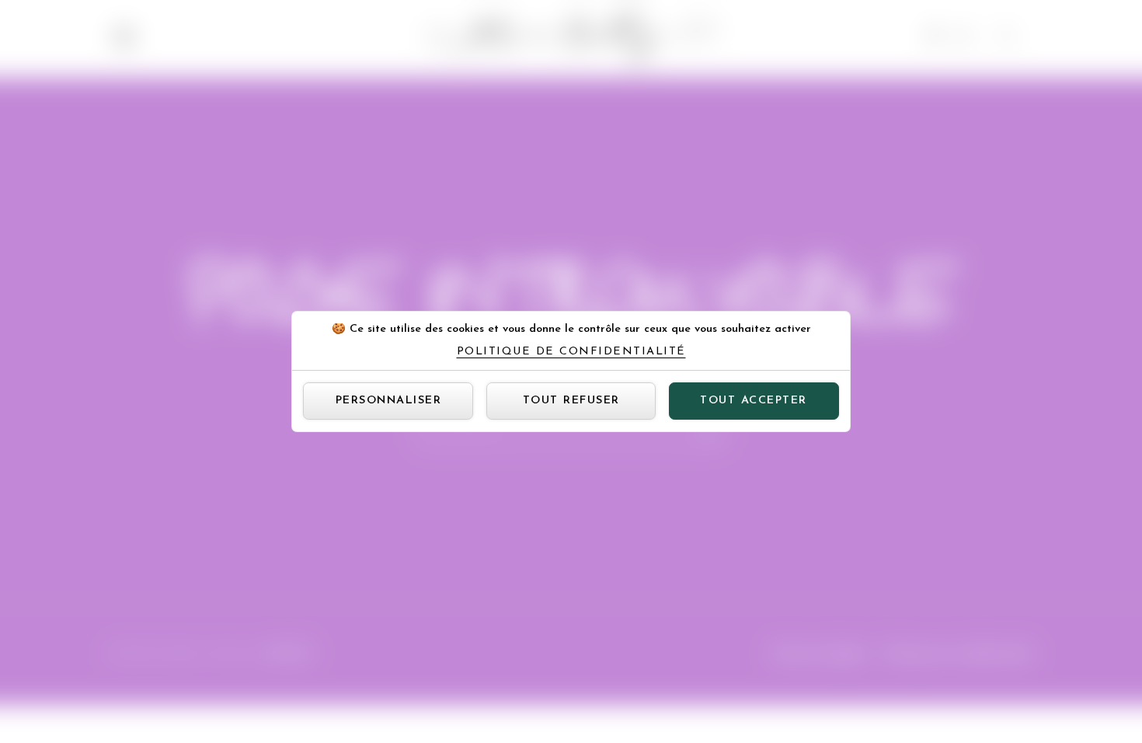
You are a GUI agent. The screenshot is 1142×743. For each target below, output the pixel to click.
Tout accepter (753, 400)
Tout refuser (571, 400)
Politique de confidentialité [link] (571, 352)
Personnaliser (389, 400)
